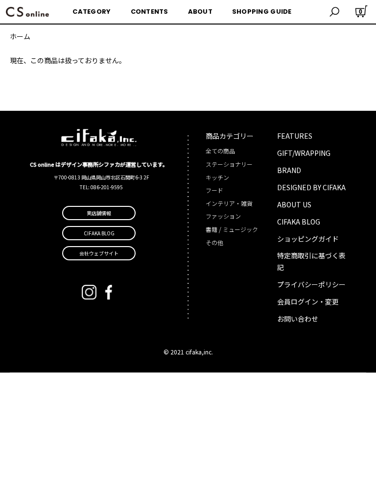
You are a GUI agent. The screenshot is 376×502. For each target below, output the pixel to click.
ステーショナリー (229, 164)
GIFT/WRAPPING (303, 153)
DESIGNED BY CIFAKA (311, 187)
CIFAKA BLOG (298, 221)
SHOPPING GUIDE (262, 11)
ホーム (20, 36)
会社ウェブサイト (98, 253)
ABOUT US (294, 204)
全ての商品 (220, 151)
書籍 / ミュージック (232, 229)
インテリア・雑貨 (229, 203)
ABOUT (200, 11)
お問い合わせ (297, 319)
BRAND (289, 170)
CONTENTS (149, 11)
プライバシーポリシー (311, 284)
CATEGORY (91, 11)
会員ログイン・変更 (308, 301)
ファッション (223, 216)
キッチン (217, 177)
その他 (214, 242)
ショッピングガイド (308, 239)
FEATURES (294, 136)
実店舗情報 (99, 213)
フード (214, 190)
